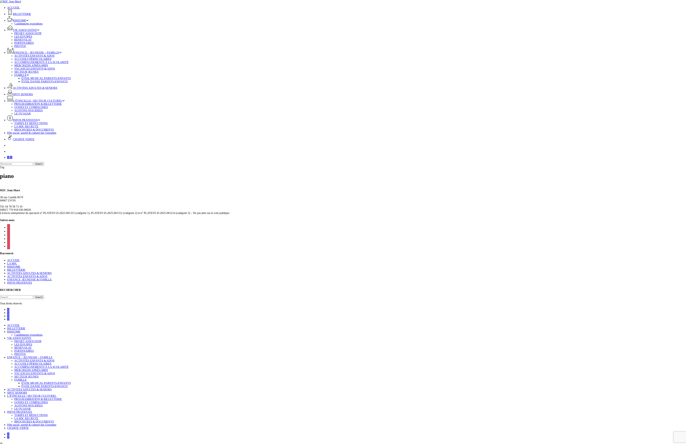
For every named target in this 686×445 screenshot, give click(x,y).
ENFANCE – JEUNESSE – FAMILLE (30, 357)
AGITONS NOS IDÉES (28, 405)
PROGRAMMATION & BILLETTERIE (38, 399)
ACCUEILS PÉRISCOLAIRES (32, 363)
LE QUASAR (22, 408)
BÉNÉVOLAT (23, 347)
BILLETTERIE (16, 269)
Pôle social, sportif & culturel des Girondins (31, 424)
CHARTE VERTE (18, 427)
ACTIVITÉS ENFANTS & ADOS (34, 360)
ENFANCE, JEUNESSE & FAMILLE (29, 279)
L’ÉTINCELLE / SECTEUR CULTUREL (31, 395)
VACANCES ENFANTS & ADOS (34, 373)
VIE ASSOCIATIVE (19, 338)
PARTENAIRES (24, 350)
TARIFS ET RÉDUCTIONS (31, 415)
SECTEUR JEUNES (26, 376)
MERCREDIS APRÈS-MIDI (31, 370)
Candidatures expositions (28, 334)
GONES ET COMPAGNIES (31, 402)
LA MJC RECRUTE (26, 418)
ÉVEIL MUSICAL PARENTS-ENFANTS (46, 383)
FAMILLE (20, 379)
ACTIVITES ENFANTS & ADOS (27, 276)
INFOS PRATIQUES (19, 282)
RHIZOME (13, 266)
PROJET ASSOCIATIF (28, 341)
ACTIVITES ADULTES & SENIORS (29, 273)
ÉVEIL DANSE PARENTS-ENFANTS (44, 386)
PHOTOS (20, 354)
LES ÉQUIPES (23, 344)
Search (39, 164)
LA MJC (12, 263)
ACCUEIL (13, 260)
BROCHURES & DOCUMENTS (34, 421)
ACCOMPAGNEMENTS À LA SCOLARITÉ (41, 366)
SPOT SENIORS (17, 392)
